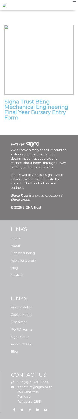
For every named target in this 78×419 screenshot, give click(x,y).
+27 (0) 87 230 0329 (32, 382)
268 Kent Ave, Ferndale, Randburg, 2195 (28, 397)
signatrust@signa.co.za (34, 387)
